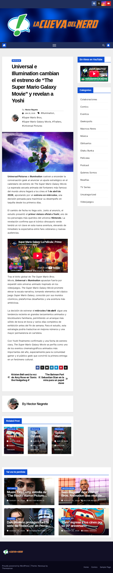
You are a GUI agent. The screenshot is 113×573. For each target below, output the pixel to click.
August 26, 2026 (17, 500)
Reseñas (84, 179)
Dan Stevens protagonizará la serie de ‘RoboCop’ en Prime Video (28, 525)
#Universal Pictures (32, 125)
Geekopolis (86, 121)
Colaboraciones (88, 99)
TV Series (85, 187)
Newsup (41, 566)
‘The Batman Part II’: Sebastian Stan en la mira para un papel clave (51, 378)
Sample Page (105, 567)
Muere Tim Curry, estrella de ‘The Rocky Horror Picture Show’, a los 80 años (26, 495)
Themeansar (7, 568)
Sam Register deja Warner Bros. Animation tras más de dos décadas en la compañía (81, 495)
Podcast (84, 165)
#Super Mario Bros (31, 117)
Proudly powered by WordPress (16, 566)
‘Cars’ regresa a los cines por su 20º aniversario (81, 524)
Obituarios (85, 143)
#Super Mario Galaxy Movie (36, 121)
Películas (16, 60)
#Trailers (56, 121)
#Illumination (47, 113)
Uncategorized (88, 194)
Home (86, 567)
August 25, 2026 (72, 500)
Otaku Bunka (87, 150)
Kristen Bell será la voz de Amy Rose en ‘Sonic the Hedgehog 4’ (24, 377)
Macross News (88, 128)
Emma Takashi (90, 531)
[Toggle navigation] (54, 45)
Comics (84, 106)
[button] (103, 45)
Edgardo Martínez (38, 531)
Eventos (84, 114)
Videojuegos (87, 201)
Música (84, 136)
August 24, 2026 (72, 531)
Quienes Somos (88, 172)
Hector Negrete (31, 109)
